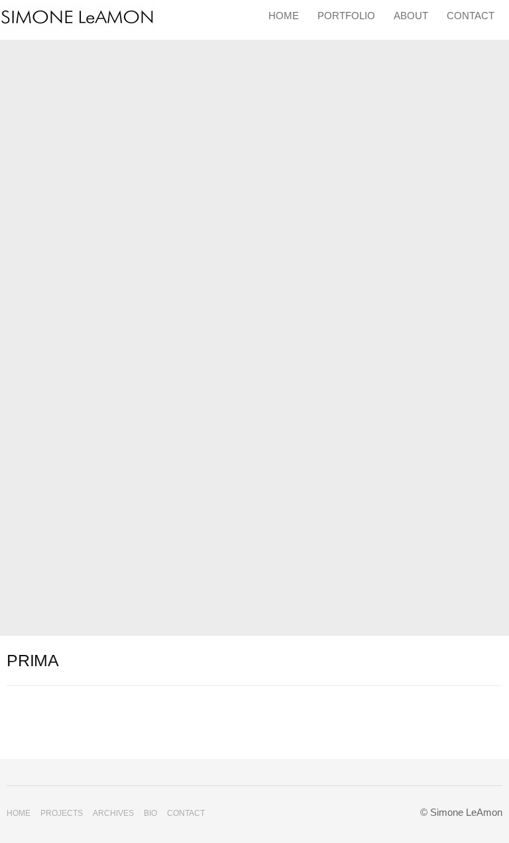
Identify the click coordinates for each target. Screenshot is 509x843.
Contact (470, 15)
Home (283, 15)
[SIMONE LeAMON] (78, 18)
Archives (113, 813)
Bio (150, 813)
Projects (61, 813)
